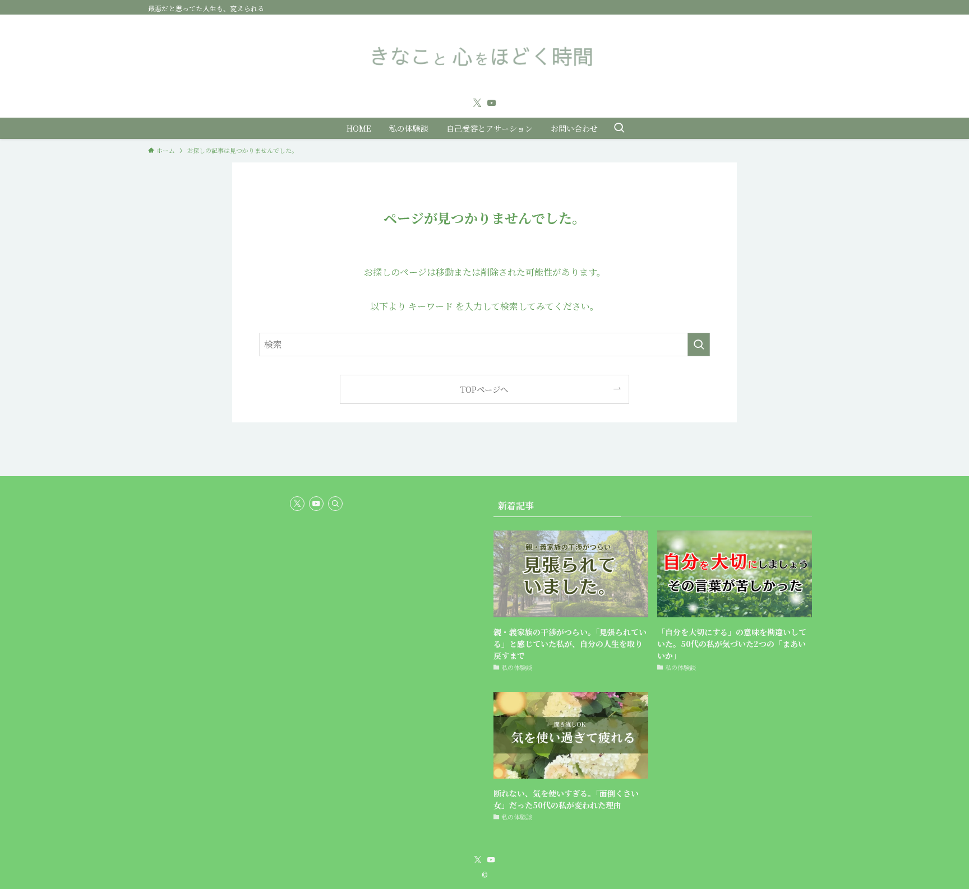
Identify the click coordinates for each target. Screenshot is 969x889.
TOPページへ (484, 389)
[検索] (335, 503)
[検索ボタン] (619, 128)
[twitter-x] (477, 103)
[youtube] (491, 103)
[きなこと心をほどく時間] (484, 56)
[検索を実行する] (698, 344)
